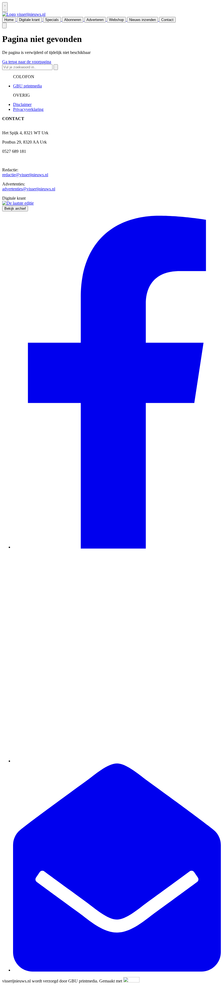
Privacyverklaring (28, 109)
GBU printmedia (27, 86)
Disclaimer (22, 104)
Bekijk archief (15, 208)
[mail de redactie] (117, 970)
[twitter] (117, 761)
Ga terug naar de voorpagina (26, 61)
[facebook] (117, 547)
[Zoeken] (56, 67)
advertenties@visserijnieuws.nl (28, 189)
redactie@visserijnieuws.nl (25, 174)
